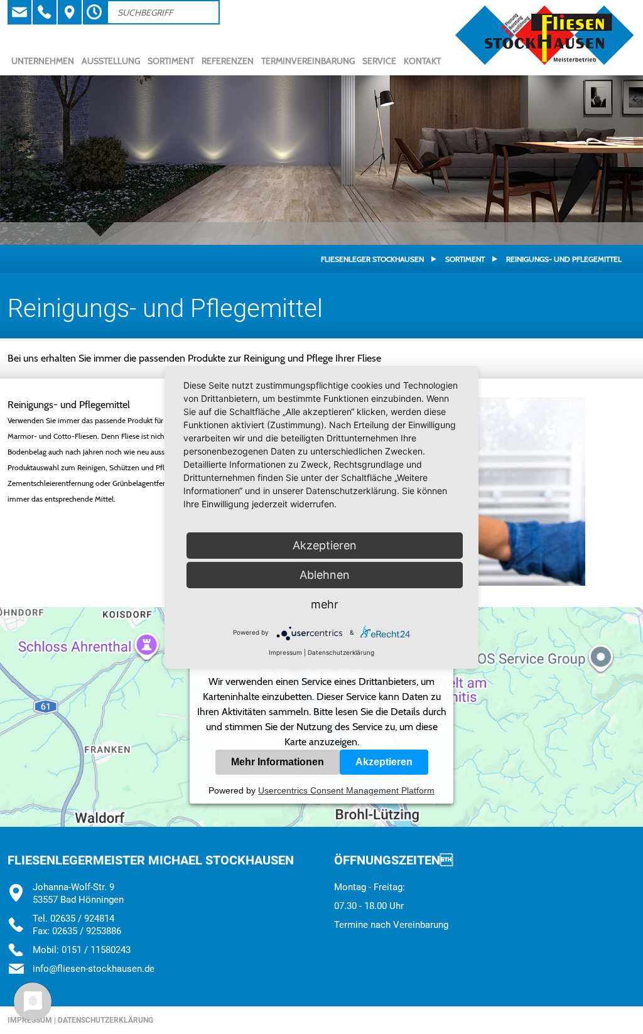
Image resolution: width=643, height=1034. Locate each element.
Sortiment (171, 61)
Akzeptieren (384, 762)
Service (379, 61)
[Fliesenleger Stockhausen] (544, 64)
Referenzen (228, 61)
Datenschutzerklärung (105, 1020)
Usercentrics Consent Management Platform (346, 790)
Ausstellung (111, 61)
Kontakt (422, 61)
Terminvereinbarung (308, 61)
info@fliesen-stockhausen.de (93, 968)
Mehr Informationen (277, 762)
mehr (324, 604)
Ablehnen (325, 574)
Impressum (285, 652)
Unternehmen (42, 61)
